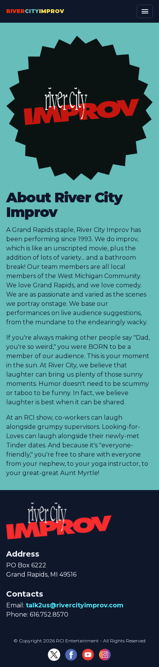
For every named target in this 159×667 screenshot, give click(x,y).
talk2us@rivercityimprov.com (74, 605)
